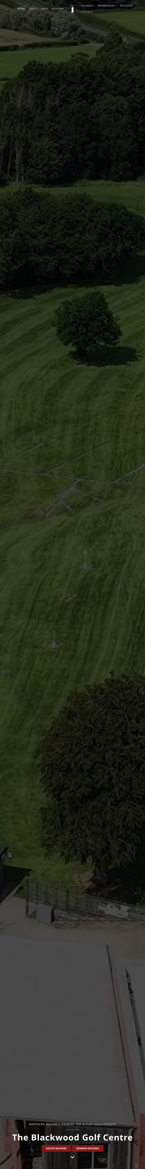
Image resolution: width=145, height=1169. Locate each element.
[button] (33, 9)
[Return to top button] (139, 1164)
